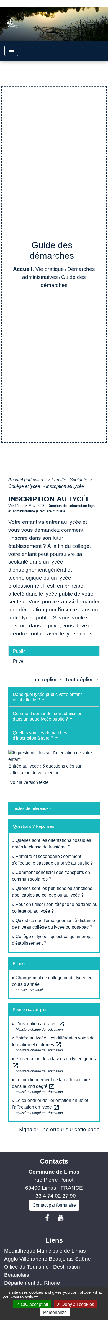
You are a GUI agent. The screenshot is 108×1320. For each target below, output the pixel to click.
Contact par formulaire (54, 1205)
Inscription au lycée (65, 486)
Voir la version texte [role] (29, 782)
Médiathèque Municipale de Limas (45, 1251)
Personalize (55, 1312)
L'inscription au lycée (40, 1023)
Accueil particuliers (27, 479)
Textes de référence (30, 808)
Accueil (22, 269)
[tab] (54, 651)
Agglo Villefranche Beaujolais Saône (47, 1259)
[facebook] (47, 1218)
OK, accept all (34, 1304)
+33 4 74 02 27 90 (54, 1196)
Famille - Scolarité (70, 479)
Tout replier (47, 679)
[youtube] (60, 1218)
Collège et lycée (24, 486)
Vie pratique (49, 269)
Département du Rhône (32, 1283)
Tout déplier (82, 679)
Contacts (54, 1161)
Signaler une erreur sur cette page (59, 1129)
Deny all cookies (77, 1304)
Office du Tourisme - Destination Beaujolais (42, 1271)
